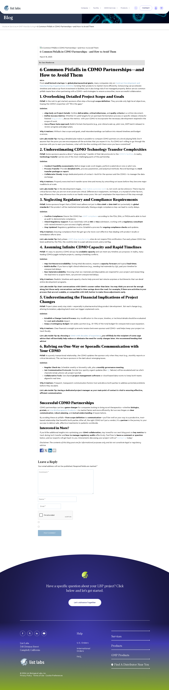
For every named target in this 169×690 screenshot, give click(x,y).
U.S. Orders (83, 643)
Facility (96, 8)
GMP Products (120, 655)
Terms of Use (38, 675)
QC (108, 370)
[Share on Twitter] (46, 450)
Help (80, 633)
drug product (57, 119)
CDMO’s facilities (126, 154)
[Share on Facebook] (41, 450)
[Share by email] (54, 450)
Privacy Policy (26, 675)
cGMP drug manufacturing (79, 239)
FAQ (79, 657)
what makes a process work (94, 189)
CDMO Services (110, 8)
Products (124, 8)
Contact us (121, 438)
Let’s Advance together (85, 602)
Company (84, 8)
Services (116, 636)
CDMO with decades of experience (85, 336)
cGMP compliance (90, 216)
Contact (145, 8)
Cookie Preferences (54, 675)
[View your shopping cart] (161, 8)
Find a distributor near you (131, 664)
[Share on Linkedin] (50, 450)
